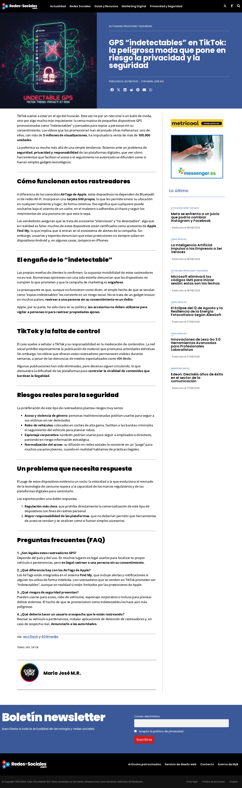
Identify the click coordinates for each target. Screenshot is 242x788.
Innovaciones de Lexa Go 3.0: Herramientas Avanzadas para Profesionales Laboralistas (196, 344)
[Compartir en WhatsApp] (150, 90)
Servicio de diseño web (180, 764)
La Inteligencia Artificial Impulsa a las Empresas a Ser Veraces (196, 248)
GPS (28, 647)
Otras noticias (179, 239)
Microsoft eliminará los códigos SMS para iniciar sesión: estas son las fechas (195, 280)
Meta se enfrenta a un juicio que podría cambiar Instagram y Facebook (195, 217)
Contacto (207, 764)
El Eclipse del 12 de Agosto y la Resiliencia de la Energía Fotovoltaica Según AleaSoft (197, 311)
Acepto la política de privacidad (160, 731)
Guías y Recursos (106, 6)
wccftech (30, 636)
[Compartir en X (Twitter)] (118, 90)
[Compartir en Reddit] (131, 90)
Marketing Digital (134, 6)
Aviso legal (192, 781)
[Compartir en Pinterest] (138, 90)
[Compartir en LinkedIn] (125, 90)
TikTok (35, 647)
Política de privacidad (213, 781)
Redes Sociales (80, 6)
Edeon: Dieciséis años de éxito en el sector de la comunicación (197, 377)
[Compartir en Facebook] (112, 90)
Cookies (234, 781)
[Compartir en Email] (144, 90)
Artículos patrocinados (144, 764)
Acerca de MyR (228, 764)
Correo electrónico (147, 716)
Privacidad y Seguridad (166, 6)
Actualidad (58, 6)
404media (49, 636)
